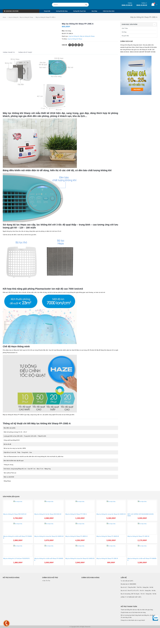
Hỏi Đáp (124, 32)
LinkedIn (75, 45)
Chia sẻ (64, 45)
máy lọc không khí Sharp (75, 39)
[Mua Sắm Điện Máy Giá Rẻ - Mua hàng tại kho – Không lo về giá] (11, 4)
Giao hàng (94, 11)
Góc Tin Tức (46, 580)
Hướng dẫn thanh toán (79, 11)
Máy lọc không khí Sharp (87, 36)
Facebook (69, 45)
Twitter (72, 45)
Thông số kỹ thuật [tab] (25, 52)
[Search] (81, 4)
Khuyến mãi (47, 11)
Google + (78, 45)
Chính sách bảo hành (108, 11)
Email (81, 45)
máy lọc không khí (74, 36)
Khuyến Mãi (125, 35)
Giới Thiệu (125, 28)
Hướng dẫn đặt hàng (61, 11)
